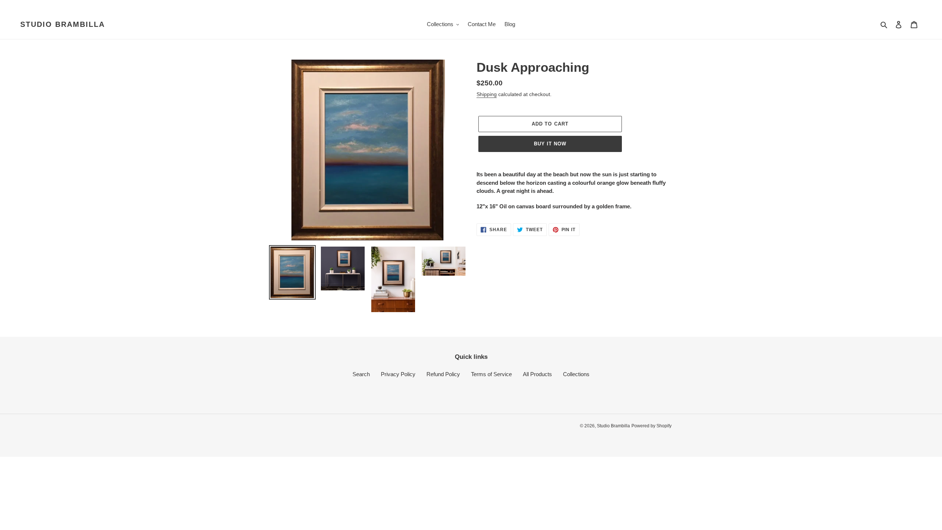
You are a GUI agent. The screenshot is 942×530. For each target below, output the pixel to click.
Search (361, 374)
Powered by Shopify (651, 425)
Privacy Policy (398, 374)
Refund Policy (443, 374)
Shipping (487, 94)
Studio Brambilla (62, 24)
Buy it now (550, 143)
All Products (537, 374)
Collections (576, 374)
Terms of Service (491, 374)
